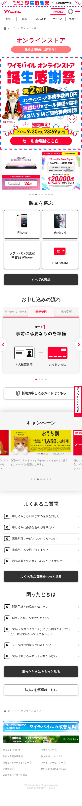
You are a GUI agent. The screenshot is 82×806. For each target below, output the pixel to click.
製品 (24, 18)
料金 (8, 18)
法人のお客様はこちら (41, 689)
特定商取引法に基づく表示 (54, 769)
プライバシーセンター (52, 762)
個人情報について (50, 756)
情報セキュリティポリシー (16, 762)
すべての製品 (41, 279)
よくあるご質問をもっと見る (41, 576)
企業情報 (7, 769)
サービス (57, 18)
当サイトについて (11, 750)
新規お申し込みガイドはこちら (44, 393)
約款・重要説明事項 (13, 756)
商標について (47, 750)
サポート (74, 18)
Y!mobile (12, 11)
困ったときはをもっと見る (41, 671)
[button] (30, 194)
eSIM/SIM (41, 18)
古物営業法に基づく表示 (15, 775)
